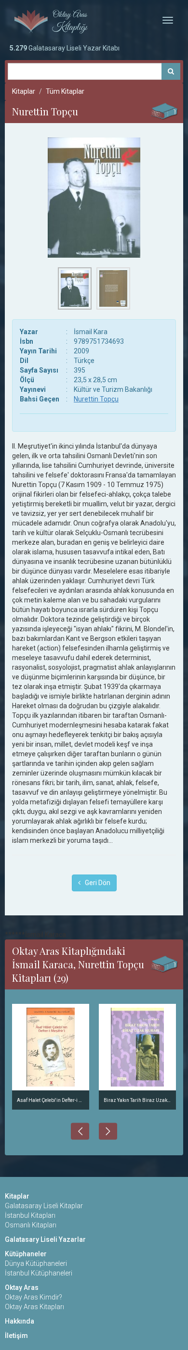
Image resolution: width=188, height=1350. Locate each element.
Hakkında (19, 1321)
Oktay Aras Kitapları (34, 1307)
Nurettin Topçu (96, 399)
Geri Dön (95, 883)
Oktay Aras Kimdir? (33, 1297)
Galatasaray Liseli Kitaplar (44, 1206)
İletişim (16, 1335)
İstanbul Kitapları (30, 1215)
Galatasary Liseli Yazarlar (45, 1239)
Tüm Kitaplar (65, 91)
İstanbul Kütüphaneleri (38, 1273)
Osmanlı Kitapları (30, 1225)
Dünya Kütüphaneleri (36, 1263)
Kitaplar (23, 91)
